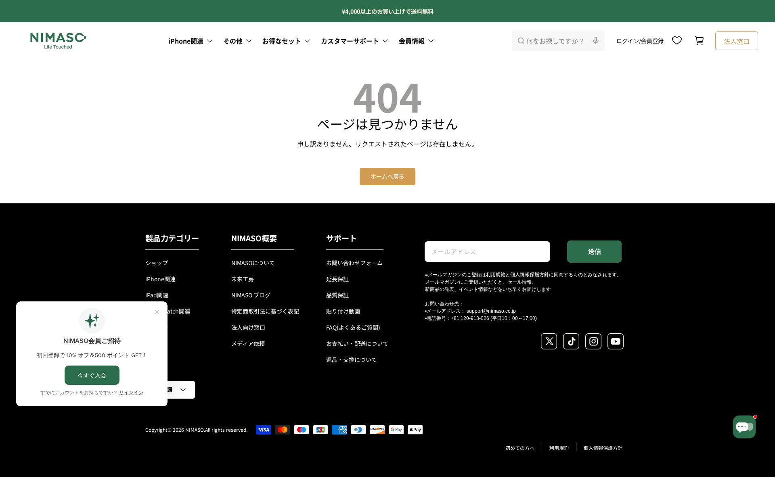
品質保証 (337, 295)
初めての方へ (519, 447)
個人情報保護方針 (529, 274)
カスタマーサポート (350, 41)
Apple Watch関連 (167, 311)
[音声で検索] (596, 40)
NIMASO (194, 429)
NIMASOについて (253, 263)
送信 (594, 251)
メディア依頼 (248, 343)
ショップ (156, 263)
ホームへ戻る (387, 176)
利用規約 (495, 274)
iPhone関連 (185, 41)
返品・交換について (351, 359)
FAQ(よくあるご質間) (353, 327)
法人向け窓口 (248, 327)
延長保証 (337, 279)
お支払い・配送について (357, 343)
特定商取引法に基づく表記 (265, 311)
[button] (699, 40)
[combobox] (558, 40)
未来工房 (242, 279)
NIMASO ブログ (250, 295)
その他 (233, 41)
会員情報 (412, 41)
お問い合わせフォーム (354, 263)
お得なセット (281, 41)
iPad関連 (156, 295)
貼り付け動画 (343, 311)
